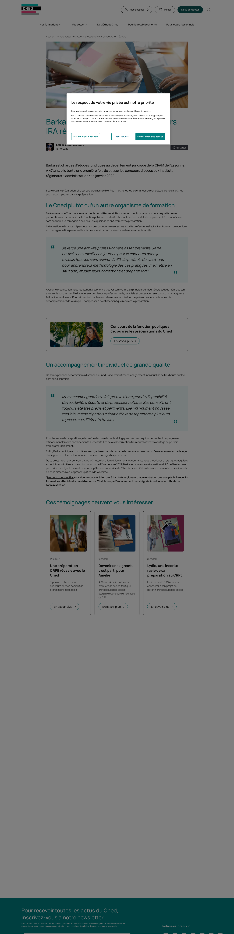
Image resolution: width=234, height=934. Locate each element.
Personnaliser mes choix (85, 136)
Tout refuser (122, 136)
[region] (118, 119)
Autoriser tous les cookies (150, 136)
